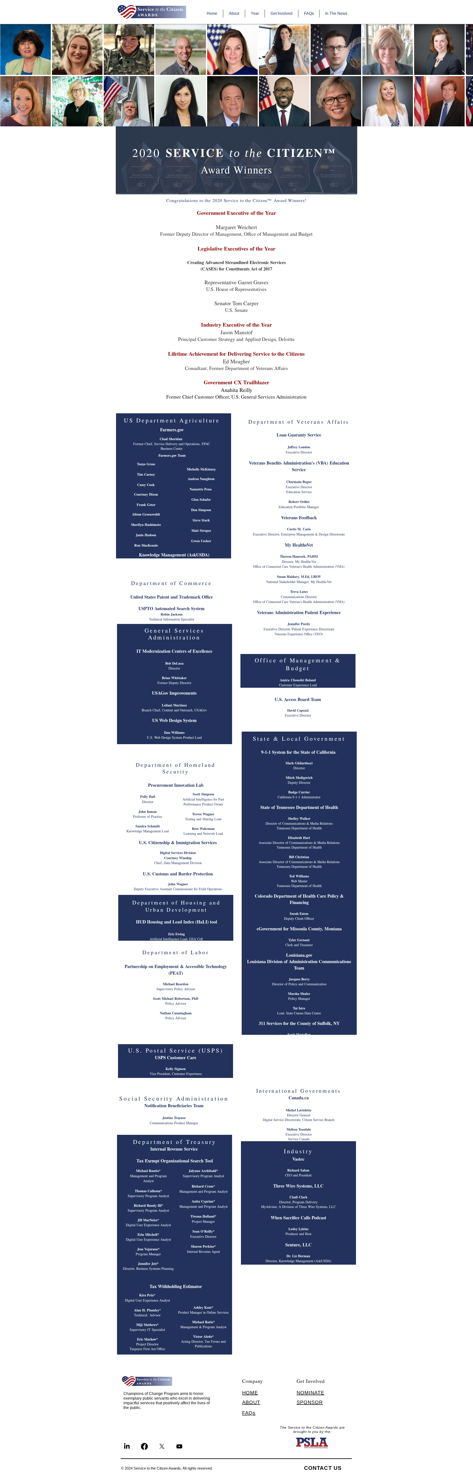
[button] (234, 13)
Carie (307, 529)
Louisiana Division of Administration (283, 961)
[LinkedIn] (126, 1446)
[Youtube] (179, 1446)
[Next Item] (464, 75)
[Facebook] (144, 1446)
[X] (161, 1446)
